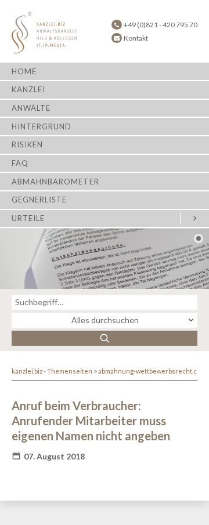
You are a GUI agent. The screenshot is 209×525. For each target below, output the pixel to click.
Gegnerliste (39, 199)
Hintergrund (41, 126)
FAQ (20, 163)
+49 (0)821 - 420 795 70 (160, 24)
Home (24, 71)
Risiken (27, 144)
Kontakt (136, 38)
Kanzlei (28, 89)
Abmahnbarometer (55, 181)
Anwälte (31, 108)
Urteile (28, 218)
